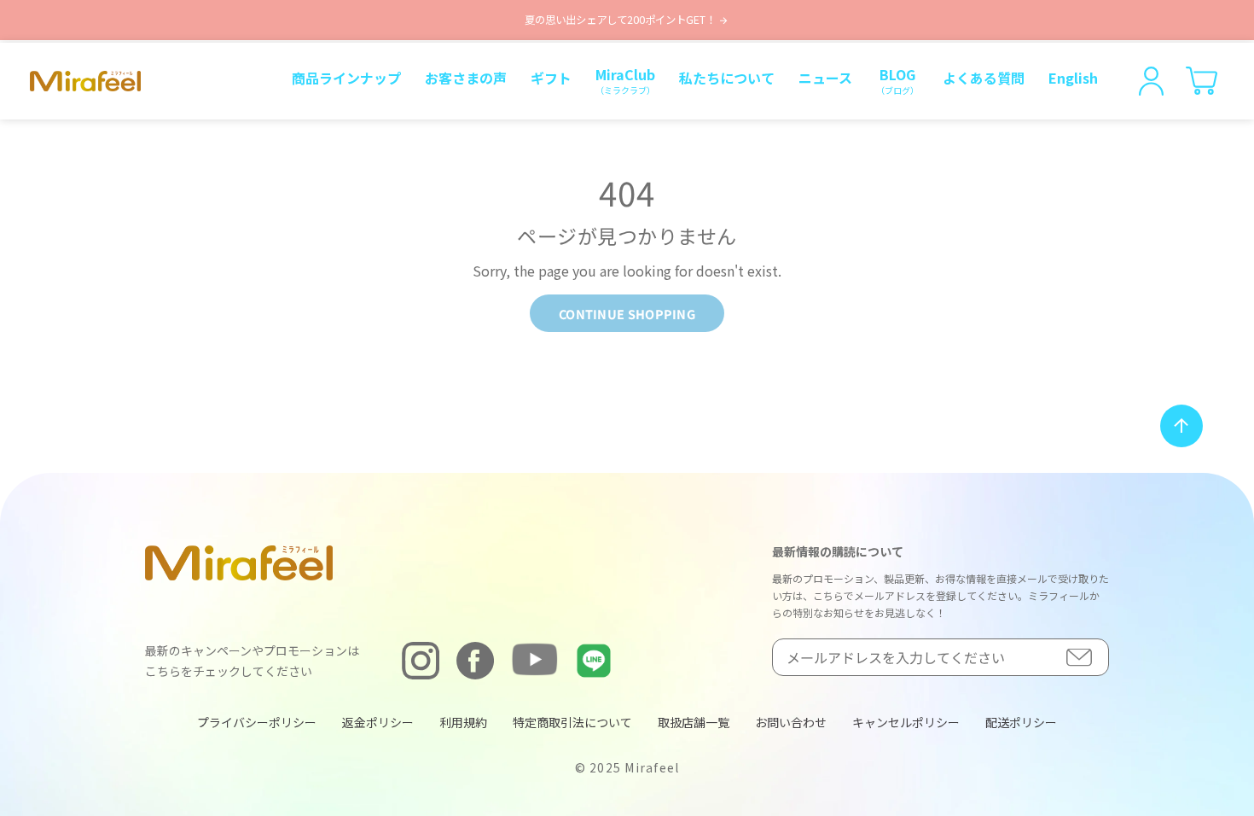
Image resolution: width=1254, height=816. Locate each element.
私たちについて (727, 77)
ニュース (825, 77)
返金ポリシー (378, 722)
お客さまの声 (466, 77)
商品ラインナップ (346, 77)
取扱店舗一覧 (693, 722)
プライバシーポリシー (256, 722)
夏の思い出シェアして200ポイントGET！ (621, 19)
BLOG (897, 80)
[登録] (1079, 657)
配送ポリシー (1021, 722)
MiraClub (625, 80)
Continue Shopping (627, 314)
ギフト (551, 77)
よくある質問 (984, 77)
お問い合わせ (791, 722)
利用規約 (463, 722)
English (1073, 77)
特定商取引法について (572, 722)
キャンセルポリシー (906, 722)
